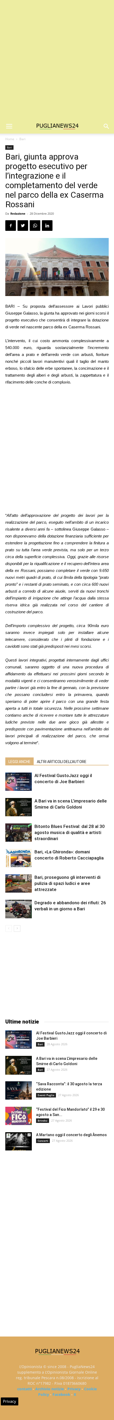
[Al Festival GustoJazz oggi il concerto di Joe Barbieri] (18, 782)
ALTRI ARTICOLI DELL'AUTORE (61, 762)
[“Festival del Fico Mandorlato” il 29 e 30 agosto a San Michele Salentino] (18, 1116)
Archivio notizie (49, 1388)
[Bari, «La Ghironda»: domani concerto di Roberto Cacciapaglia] (18, 858)
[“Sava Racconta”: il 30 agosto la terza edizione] (18, 1090)
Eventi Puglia (46, 1095)
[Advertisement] (57, 60)
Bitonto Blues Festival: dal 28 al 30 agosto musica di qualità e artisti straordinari (69, 832)
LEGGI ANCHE (19, 762)
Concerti (43, 1141)
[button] (106, 126)
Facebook (61, 1394)
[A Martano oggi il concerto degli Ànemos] (18, 1141)
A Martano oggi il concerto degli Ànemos (71, 1135)
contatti (24, 1388)
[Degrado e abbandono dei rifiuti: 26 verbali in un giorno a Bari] (18, 909)
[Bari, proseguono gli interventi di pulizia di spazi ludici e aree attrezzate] (18, 883)
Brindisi (42, 1120)
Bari (22, 139)
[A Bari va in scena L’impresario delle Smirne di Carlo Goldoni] (18, 807)
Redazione (17, 213)
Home (9, 139)
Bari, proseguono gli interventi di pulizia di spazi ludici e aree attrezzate (67, 883)
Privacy (74, 1388)
